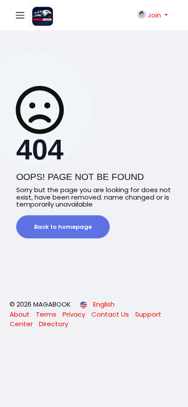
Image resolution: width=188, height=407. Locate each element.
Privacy (75, 314)
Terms (47, 314)
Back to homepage (63, 227)
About (20, 314)
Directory (53, 323)
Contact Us (111, 314)
